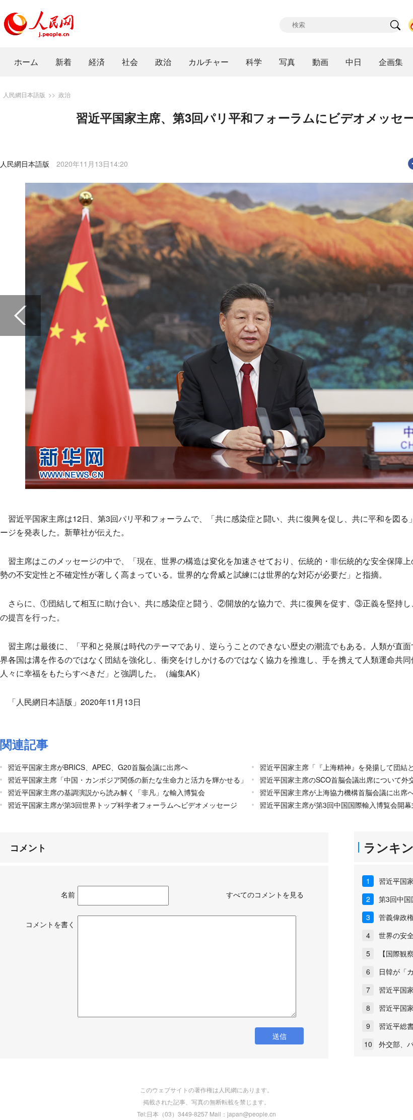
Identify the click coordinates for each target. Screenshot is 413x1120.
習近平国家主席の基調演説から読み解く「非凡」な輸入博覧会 (106, 792)
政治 (163, 61)
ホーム (26, 61)
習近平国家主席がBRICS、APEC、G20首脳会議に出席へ (98, 767)
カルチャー (208, 61)
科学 (254, 61)
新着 (63, 61)
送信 (279, 1036)
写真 (287, 61)
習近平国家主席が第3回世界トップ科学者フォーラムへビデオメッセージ (122, 805)
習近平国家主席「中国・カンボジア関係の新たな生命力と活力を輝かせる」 (127, 780)
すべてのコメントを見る (265, 894)
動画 (320, 61)
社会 (130, 61)
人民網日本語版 (24, 94)
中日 (354, 61)
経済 (97, 61)
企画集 (391, 61)
